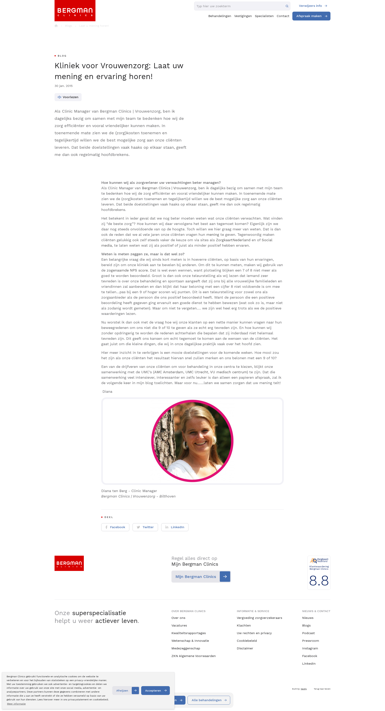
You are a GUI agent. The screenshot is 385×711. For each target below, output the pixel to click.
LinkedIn (177, 527)
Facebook (117, 527)
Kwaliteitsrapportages (188, 633)
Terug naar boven (322, 689)
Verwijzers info (310, 6)
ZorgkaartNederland (233, 240)
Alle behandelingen (207, 700)
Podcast (308, 633)
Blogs (306, 625)
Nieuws (307, 618)
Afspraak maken (309, 16)
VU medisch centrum (228, 372)
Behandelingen (219, 16)
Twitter (148, 527)
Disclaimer (245, 648)
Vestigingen (243, 16)
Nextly (304, 689)
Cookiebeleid (247, 641)
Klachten (244, 625)
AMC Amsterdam (168, 372)
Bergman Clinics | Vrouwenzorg (169, 188)
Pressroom (310, 641)
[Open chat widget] (376, 700)
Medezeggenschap (185, 648)
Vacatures (179, 625)
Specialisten (264, 16)
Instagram (310, 648)
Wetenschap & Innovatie (190, 641)
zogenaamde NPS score (127, 270)
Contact (283, 16)
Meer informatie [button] (16, 703)
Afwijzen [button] (122, 690)
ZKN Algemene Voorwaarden (193, 656)
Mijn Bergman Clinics (195, 576)
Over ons (178, 618)
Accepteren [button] (153, 690)
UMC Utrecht (196, 372)
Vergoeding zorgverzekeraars (259, 618)
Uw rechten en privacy (254, 633)
